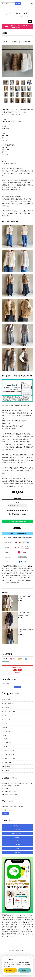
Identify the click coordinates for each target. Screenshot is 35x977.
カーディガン (7, 731)
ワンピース (6, 719)
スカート (6, 735)
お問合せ (5, 788)
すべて (5, 658)
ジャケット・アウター (9, 711)
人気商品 (6, 707)
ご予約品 (6, 770)
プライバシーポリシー (9, 791)
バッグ (5, 746)
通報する (17, 525)
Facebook (17, 837)
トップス (6, 715)
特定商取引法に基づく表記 (11, 794)
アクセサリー (7, 762)
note (17, 848)
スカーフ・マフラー (9, 758)
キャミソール (7, 743)
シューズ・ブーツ (8, 750)
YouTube (17, 841)
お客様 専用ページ (8, 703)
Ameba (17, 852)
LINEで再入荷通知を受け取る (17, 521)
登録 (5, 813)
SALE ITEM (6, 699)
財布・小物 (6, 766)
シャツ (5, 723)
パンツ (5, 739)
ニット (5, 727)
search (18, 3)
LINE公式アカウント (17, 833)
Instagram (17, 826)
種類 (17, 502)
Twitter (17, 830)
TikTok (17, 845)
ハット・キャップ (8, 754)
